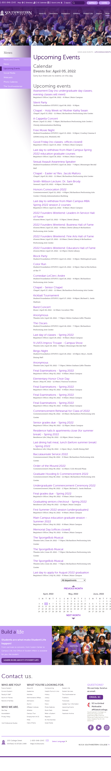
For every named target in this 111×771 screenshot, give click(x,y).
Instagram (107, 727)
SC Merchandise (50, 720)
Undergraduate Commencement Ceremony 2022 (64, 485)
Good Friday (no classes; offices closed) (57, 141)
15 (56, 606)
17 (39, 609)
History (47, 694)
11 (42, 606)
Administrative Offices (34, 697)
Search (68, 3)
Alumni (99, 13)
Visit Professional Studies (9, 723)
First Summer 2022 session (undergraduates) (61, 509)
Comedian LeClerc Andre (49, 275)
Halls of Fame (31, 723)
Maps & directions (37, 744)
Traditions (65, 697)
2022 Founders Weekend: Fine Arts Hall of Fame (63, 236)
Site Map (4, 710)
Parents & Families (7, 701)
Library (47, 697)
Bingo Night (40, 350)
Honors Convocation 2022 (49, 189)
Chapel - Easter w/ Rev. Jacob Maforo (57, 173)
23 (68, 609)
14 (53, 606)
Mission (47, 701)
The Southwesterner (13, 86)
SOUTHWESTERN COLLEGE (96, 745)
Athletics (76, 13)
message (47, 740)
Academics (65, 13)
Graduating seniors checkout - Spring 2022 (60, 501)
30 (68, 611)
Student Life (88, 13)
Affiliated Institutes (33, 707)
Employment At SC (33, 716)
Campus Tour (31, 713)
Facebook (91, 727)
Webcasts (8, 77)
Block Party (40, 256)
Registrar (48, 716)
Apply (92, 3)
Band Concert (42, 307)
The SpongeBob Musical (48, 537)
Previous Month (73, 588)
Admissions (30, 701)
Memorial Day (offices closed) (51, 529)
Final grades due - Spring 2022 (52, 493)
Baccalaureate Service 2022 (50, 454)
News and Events (11, 60)
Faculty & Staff (6, 694)
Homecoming (49, 688)
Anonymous (40, 315)
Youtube (99, 727)
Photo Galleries (11, 82)
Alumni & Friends (7, 697)
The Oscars (40, 323)
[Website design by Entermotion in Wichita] (109, 745)
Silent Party (40, 102)
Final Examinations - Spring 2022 (53, 370)
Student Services (67, 691)
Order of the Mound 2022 (49, 465)
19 (46, 609)
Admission (53, 13)
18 (43, 609)
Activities (29, 694)
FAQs (28, 720)
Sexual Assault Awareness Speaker (54, 161)
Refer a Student (50, 713)
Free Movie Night (43, 130)
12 (46, 606)
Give (104, 3)
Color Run (39, 264)
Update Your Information (70, 704)
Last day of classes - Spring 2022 (53, 334)
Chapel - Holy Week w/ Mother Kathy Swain (60, 110)
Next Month (73, 615)
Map (19, 2)
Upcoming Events (12, 68)
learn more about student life (21, 660)
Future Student (6, 688)
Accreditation (5, 713)
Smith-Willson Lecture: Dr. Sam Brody (56, 181)
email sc (95, 697)
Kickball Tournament (46, 295)
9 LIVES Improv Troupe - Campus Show (58, 342)
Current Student (6, 691)
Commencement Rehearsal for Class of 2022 (61, 410)
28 (53, 611)
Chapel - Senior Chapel (48, 287)
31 (71, 611)
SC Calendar (42, 2)
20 (49, 609)
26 (46, 611)
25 (43, 611)
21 (53, 609)
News (107, 13)
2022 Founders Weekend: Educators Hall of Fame (64, 247)
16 (68, 606)
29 (56, 611)
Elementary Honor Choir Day (51, 378)
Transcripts (65, 701)
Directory (29, 2)
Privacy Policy (5, 716)
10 (39, 606)
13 (49, 606)
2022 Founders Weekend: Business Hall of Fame (63, 224)
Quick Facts (48, 710)
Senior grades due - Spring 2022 (53, 422)
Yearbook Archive (68, 713)
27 (49, 611)
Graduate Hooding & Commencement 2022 (60, 473)
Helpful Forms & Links (52, 691)
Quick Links (55, 2)
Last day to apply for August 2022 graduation (61, 572)
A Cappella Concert (45, 118)
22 (56, 609)
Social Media (9, 73)
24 (39, 611)
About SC (42, 13)
